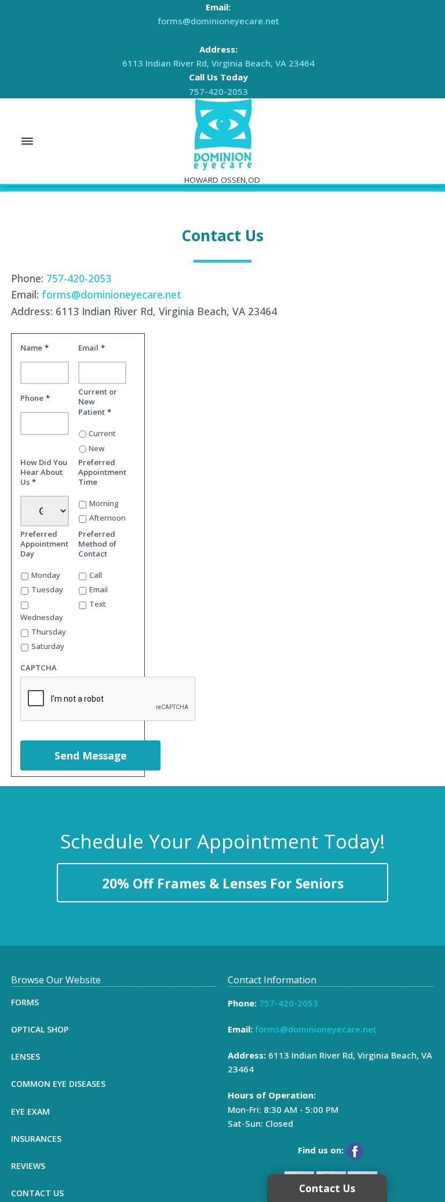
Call (95, 575)
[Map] (295, 492)
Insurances (36, 1138)
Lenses (25, 1056)
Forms (25, 1002)
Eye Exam (30, 1111)
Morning (104, 503)
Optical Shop (39, 1029)
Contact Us (37, 1193)
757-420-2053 (218, 91)
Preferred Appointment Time (102, 472)
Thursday (48, 632)
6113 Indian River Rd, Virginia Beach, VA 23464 (218, 63)
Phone (35, 398)
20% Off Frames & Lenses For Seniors (223, 884)
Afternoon (107, 518)
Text (97, 604)
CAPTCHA (38, 668)
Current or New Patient (97, 401)
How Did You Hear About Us (43, 472)
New (96, 448)
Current (102, 433)
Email (91, 348)
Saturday (47, 646)
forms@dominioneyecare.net (218, 21)
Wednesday (41, 617)
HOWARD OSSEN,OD (222, 180)
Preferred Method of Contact (97, 544)
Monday (45, 575)
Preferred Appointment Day (44, 544)
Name (34, 348)
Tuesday (47, 589)
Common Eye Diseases (58, 1083)
